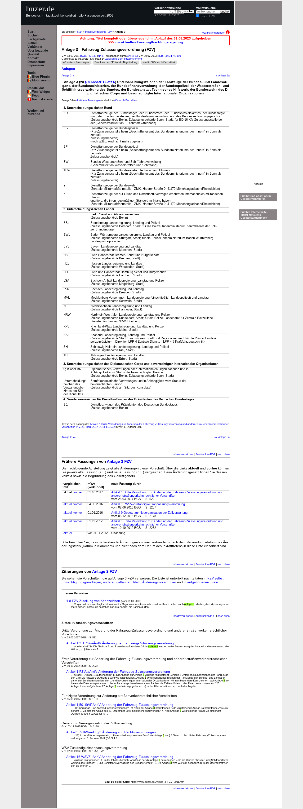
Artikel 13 (132, 55)
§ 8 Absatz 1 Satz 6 (100, 82)
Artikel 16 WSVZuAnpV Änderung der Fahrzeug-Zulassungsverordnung (119, 757)
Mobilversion (41, 80)
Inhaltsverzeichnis (183, 454)
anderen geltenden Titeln (121, 582)
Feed (35, 95)
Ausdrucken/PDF (205, 454)
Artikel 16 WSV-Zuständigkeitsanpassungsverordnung (148, 504)
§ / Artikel (160, 15)
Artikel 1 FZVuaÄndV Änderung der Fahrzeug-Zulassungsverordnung (118, 671)
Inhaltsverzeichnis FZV (98, 31)
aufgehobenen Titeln (202, 582)
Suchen (33, 35)
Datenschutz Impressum (36, 63)
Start (30, 31)
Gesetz (174, 15)
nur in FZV (208, 16)
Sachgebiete (36, 39)
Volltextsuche (206, 8)
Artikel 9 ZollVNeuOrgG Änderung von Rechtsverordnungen (111, 732)
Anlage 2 (69, 75)
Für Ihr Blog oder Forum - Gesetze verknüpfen (256, 197)
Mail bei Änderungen (214, 32)
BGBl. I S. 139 (88, 55)
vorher (77, 492)
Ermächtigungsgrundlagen (81, 582)
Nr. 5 (100, 55)
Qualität (33, 54)
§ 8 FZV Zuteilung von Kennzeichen (93, 601)
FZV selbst (215, 578)
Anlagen (68, 69)
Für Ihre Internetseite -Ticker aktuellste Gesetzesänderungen (254, 215)
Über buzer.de (37, 50)
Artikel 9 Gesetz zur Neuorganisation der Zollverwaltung (149, 512)
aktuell (67, 504)
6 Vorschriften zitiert (125, 100)
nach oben (224, 454)
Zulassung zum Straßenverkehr (123, 58)
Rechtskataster (42, 99)
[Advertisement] (258, 111)
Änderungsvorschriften (159, 582)
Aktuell (32, 43)
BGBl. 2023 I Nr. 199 (169, 55)
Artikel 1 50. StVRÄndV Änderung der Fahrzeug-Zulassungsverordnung (119, 705)
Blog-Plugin (41, 76)
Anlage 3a (222, 75)
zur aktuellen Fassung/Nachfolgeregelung (149, 42)
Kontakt (33, 58)
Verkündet (34, 47)
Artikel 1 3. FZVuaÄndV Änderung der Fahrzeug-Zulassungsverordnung (120, 643)
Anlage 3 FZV (119, 461)
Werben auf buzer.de (35, 112)
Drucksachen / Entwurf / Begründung (115, 62)
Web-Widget (41, 91)
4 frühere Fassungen (88, 100)
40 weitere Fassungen (76, 62)
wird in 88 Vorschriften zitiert (159, 62)
